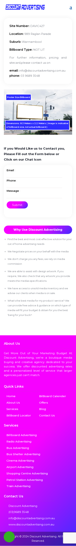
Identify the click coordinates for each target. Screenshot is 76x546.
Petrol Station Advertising (24, 480)
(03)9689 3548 (18, 512)
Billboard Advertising (21, 435)
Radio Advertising (19, 441)
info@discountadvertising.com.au (31, 518)
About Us (13, 402)
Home (10, 396)
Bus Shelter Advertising (23, 454)
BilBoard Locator (18, 415)
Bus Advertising (17, 448)
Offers (43, 402)
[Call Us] (9, 536)
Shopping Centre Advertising (27, 473)
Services (12, 409)
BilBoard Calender (52, 396)
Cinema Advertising (20, 460)
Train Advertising (18, 486)
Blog (42, 409)
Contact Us (47, 415)
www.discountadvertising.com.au (31, 524)
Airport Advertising (20, 467)
